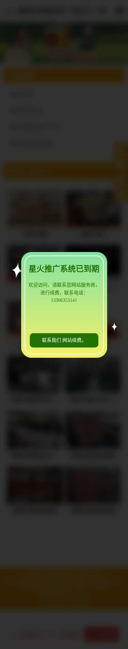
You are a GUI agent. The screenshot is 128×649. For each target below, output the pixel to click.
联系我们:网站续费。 (64, 340)
